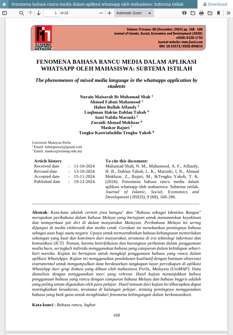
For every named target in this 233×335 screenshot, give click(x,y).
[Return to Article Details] (4, 4)
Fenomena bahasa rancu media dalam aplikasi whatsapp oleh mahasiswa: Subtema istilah (97, 4)
